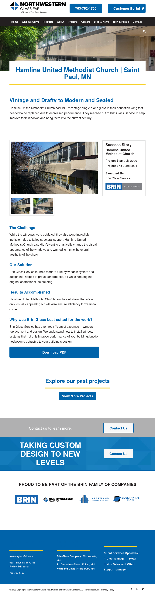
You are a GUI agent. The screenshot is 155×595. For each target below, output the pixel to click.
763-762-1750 (16, 572)
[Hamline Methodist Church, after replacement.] (43, 206)
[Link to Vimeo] (143, 8)
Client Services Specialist (121, 553)
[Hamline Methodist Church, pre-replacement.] (54, 168)
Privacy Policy (107, 589)
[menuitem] (14, 21)
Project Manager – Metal (120, 558)
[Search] (143, 31)
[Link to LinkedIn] (137, 8)
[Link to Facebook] (131, 8)
